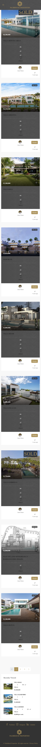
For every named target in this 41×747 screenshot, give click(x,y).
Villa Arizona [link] (9, 115)
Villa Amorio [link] (19, 707)
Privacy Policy (34, 743)
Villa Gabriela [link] (10, 482)
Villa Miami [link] (8, 334)
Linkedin (32, 725)
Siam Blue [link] (7, 259)
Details (34, 68)
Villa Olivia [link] (9, 625)
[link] (20, 23)
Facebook (12, 725)
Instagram (22, 725)
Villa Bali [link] (8, 189)
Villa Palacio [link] (9, 408)
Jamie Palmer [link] (20, 71)
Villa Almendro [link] (20, 694)
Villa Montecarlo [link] (12, 41)
